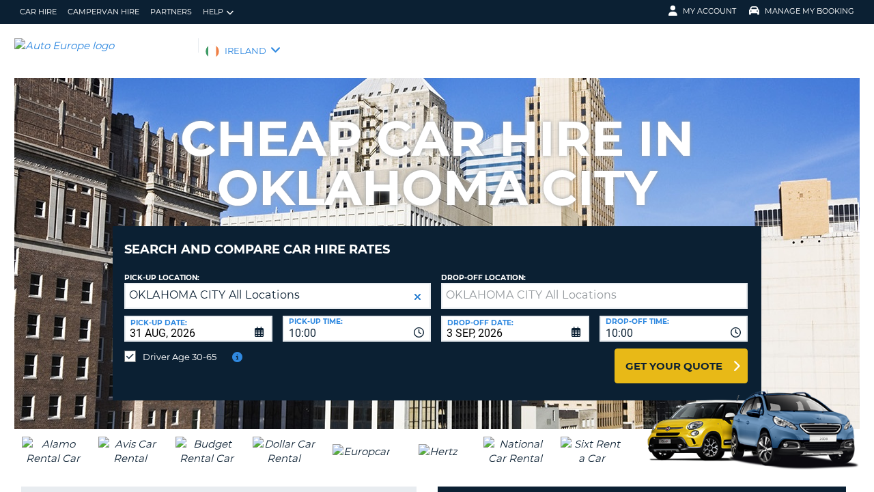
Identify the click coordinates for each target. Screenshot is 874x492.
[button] (417, 296)
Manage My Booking (809, 11)
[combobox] (356, 328)
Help (213, 11)
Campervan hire (103, 11)
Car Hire (38, 11)
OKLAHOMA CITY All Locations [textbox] (214, 294)
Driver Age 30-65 (179, 356)
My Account (709, 11)
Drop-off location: (483, 277)
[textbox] (594, 296)
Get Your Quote (673, 365)
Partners (171, 11)
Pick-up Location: (161, 277)
